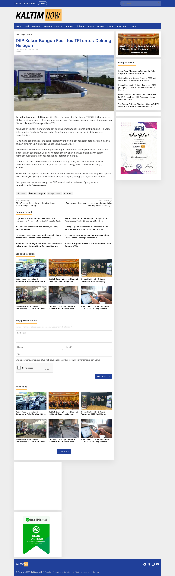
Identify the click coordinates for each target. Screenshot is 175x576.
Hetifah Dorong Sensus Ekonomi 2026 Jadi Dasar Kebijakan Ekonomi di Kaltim (63, 280)
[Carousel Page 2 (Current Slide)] (135, 52)
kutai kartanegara (37, 193)
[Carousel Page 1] (132, 52)
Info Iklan (68, 572)
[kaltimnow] (38, 14)
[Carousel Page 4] (142, 52)
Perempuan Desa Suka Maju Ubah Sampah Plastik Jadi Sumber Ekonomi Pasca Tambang (38, 236)
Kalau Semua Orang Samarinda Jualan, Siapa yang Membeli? (95, 307)
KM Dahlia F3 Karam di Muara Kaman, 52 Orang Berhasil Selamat (37, 228)
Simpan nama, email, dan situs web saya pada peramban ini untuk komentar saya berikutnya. (59, 360)
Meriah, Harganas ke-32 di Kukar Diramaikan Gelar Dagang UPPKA (88, 244)
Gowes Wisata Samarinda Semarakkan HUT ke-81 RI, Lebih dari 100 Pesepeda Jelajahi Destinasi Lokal (30, 307)
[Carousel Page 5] (145, 52)
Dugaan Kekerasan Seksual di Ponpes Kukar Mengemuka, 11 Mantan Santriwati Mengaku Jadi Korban (38, 219)
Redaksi (48, 572)
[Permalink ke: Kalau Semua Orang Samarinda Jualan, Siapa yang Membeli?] (96, 295)
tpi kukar (68, 193)
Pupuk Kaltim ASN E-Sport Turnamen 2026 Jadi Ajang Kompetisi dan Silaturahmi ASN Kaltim (95, 280)
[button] (159, 3)
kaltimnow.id (36, 572)
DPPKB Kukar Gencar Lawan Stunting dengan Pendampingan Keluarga (36, 203)
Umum (18, 51)
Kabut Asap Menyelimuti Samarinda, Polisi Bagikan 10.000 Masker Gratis (31, 280)
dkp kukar (21, 193)
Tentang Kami (81, 572)
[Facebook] (145, 564)
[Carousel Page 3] (138, 52)
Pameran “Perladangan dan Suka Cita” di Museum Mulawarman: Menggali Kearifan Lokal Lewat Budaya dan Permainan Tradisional (39, 244)
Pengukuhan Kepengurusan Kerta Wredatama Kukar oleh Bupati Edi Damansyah (89, 203)
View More (64, 451)
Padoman (95, 572)
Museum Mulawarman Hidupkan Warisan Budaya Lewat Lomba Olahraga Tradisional (87, 236)
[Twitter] (149, 564)
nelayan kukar (54, 193)
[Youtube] (157, 564)
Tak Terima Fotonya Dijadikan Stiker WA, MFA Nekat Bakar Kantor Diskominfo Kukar (62, 307)
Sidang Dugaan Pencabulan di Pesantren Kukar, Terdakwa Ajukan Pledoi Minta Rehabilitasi (87, 228)
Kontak (58, 572)
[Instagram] (153, 564)
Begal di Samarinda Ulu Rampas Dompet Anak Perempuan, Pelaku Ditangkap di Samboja (86, 219)
